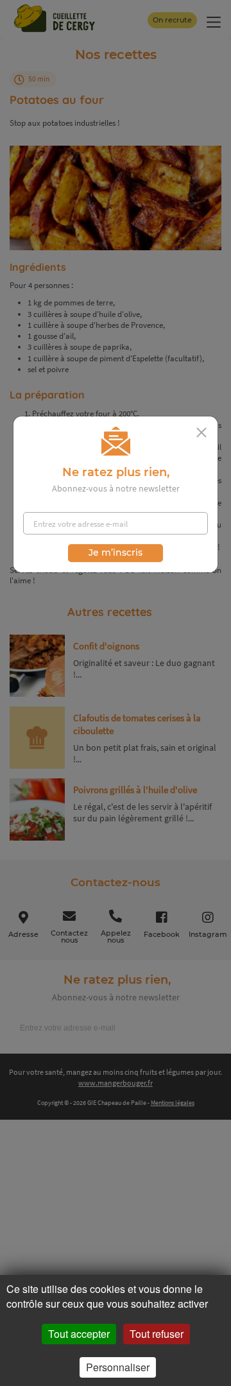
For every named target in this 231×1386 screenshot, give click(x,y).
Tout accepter (79, 1333)
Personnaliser (118, 1367)
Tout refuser (157, 1333)
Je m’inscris (115, 552)
